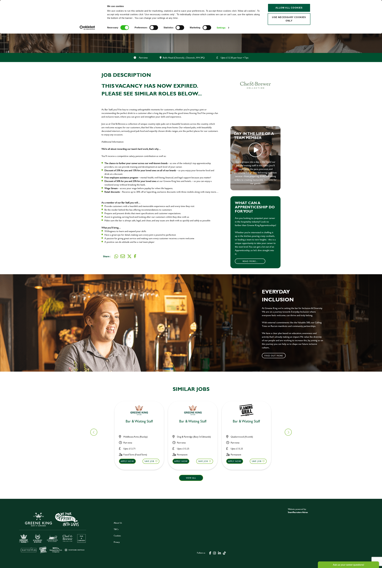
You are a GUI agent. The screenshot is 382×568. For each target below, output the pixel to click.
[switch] (154, 27)
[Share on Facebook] (135, 256)
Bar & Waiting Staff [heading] (139, 421)
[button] (288, 432)
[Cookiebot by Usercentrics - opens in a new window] (87, 27)
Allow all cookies (288, 7)
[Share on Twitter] (129, 256)
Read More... (250, 261)
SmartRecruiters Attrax (298, 512)
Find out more (273, 355)
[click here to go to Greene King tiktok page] (224, 552)
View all (191, 477)
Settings (221, 27)
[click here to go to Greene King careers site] (54, 532)
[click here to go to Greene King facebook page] (210, 552)
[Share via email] (122, 256)
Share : (107, 256)
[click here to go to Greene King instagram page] (214, 552)
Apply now (127, 461)
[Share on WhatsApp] (116, 256)
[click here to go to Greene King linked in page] (219, 552)
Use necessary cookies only (289, 19)
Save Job (149, 461)
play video (255, 150)
